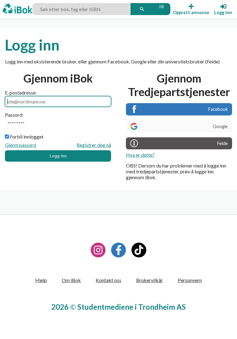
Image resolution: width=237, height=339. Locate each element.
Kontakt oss (108, 280)
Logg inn (58, 155)
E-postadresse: (21, 92)
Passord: (14, 115)
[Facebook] (118, 250)
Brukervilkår (149, 280)
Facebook (218, 109)
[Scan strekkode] (161, 9)
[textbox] (82, 9)
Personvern (190, 280)
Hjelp (41, 280)
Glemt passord (20, 145)
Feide (222, 143)
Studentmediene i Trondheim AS (131, 306)
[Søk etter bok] (142, 9)
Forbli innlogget (27, 136)
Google (220, 126)
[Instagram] (98, 250)
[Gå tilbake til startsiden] (17, 9)
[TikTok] (138, 250)
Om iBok (71, 280)
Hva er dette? (140, 155)
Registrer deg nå (94, 145)
